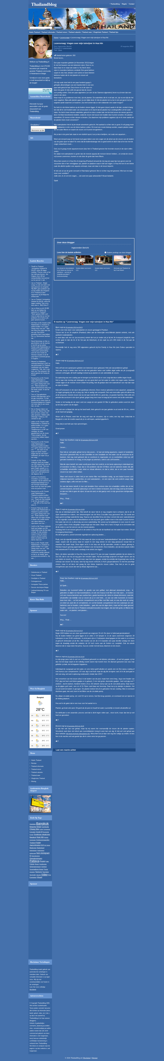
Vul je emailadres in (51, 130)
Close (122, 109)
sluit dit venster (62, 136)
